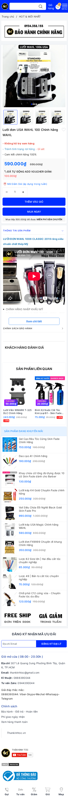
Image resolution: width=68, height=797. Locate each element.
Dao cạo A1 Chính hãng (33, 456)
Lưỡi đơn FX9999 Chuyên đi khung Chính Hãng (40, 543)
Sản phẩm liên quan (34, 369)
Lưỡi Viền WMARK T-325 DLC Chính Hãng (17, 412)
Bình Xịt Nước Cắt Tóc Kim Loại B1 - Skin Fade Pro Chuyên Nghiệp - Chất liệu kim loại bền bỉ (48, 412)
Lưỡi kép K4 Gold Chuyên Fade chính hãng (42, 492)
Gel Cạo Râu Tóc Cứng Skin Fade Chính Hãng (39, 440)
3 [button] (34, 104)
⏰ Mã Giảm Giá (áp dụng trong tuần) (25, 183)
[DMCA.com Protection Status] (10, 764)
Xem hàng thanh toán (14, 721)
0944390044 (26, 683)
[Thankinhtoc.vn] (5, 8)
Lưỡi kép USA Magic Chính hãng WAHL (38, 526)
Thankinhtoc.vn (16, 732)
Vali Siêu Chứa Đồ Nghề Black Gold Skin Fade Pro (40, 509)
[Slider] (34, 31)
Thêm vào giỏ (34, 201)
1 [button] (31, 104)
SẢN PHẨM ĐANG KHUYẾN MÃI (23, 431)
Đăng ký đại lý (51, 643)
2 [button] (33, 104)
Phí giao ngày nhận (13, 716)
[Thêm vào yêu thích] (63, 129)
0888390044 (22, 677)
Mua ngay (34, 211)
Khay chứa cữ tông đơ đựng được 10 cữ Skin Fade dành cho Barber (41, 475)
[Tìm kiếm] (40, 6)
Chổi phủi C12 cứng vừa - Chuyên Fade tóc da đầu (39, 595)
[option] (34, 31)
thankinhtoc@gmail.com (24, 672)
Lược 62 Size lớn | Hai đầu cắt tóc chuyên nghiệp (40, 560)
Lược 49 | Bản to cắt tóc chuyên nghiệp (39, 577)
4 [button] (36, 104)
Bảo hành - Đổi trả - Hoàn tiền (19, 711)
